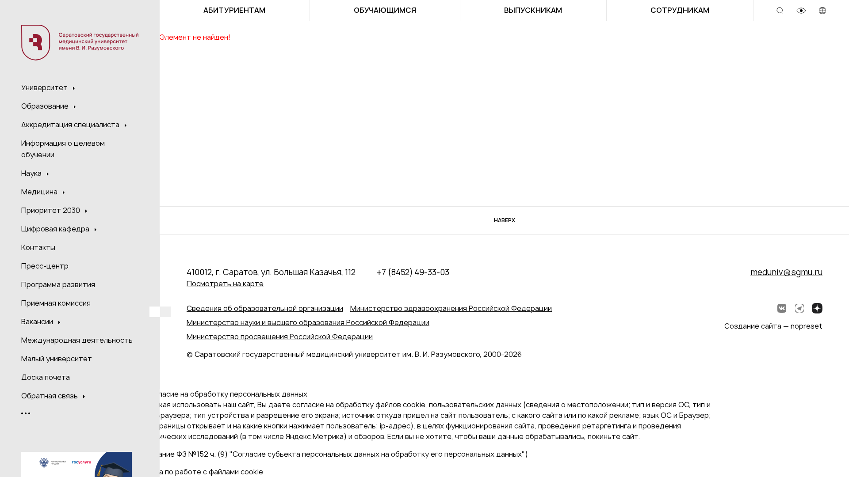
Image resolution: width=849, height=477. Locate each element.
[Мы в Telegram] (799, 308)
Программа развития (58, 284)
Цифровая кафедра (56, 229)
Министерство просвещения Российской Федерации (280, 336)
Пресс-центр (45, 266)
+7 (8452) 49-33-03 (413, 272)
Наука (32, 173)
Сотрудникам (679, 10)
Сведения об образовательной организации (265, 308)
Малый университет (56, 358)
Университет (45, 87)
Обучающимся (385, 10)
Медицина (40, 192)
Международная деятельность (77, 340)
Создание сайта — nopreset (773, 326)
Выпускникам (533, 10)
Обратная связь (50, 396)
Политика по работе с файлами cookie (196, 472)
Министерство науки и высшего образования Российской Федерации (308, 322)
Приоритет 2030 (51, 210)
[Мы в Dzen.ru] (817, 308)
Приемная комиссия (56, 303)
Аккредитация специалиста (71, 124)
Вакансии (38, 321)
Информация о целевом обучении (63, 148)
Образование (45, 106)
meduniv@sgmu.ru (786, 272)
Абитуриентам (234, 10)
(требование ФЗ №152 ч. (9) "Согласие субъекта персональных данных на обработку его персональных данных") (329, 454)
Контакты (38, 247)
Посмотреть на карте (225, 283)
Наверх (504, 220)
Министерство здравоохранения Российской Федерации (451, 308)
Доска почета (45, 377)
